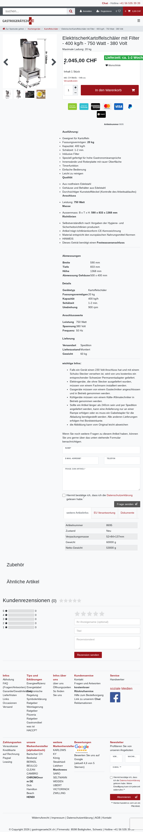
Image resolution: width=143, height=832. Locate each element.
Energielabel (34, 687)
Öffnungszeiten (62, 687)
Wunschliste (114, 65)
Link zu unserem (87, 698)
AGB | (98, 817)
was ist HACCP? (32, 728)
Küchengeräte (33, 29)
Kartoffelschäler (51, 29)
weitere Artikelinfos (77, 512)
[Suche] (71, 11)
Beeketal (32, 757)
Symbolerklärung (37, 698)
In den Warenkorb (108, 90)
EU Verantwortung (104, 512)
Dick (29, 785)
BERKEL (32, 761)
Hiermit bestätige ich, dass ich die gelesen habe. (99, 497)
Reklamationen (83, 702)
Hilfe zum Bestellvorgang (89, 695)
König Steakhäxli (59, 759)
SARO (56, 773)
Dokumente (127, 512)
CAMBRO (32, 773)
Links (6, 698)
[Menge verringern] (75, 92)
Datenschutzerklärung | (81, 817)
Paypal (7, 757)
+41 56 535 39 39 (129, 3)
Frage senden (125, 504)
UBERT (57, 785)
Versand (7, 706)
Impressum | (59, 817)
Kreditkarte (9, 750)
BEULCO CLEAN (32, 767)
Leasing (7, 761)
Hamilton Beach (32, 791)
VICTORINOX (61, 789)
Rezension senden (88, 654)
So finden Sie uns (58, 693)
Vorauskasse (10, 746)
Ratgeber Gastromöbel (34, 720)
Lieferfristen (10, 695)
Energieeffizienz (36, 683)
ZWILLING (59, 793)
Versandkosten (70, 81)
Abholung (8, 679)
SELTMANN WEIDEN (60, 779)
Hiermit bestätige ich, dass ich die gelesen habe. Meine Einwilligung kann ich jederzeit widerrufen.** (126, 783)
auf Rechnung (11, 753)
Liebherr (58, 765)
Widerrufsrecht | (41, 817)
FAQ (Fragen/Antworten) (14, 685)
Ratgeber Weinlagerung (35, 704)
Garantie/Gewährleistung (17, 691)
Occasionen (10, 702)
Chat (105, 3)
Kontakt (78, 679)
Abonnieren (124, 796)
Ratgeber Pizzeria (32, 712)
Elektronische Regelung (34, 693)
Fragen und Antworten (87, 683)
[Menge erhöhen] (75, 87)
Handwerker (117, 679)
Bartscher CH (34, 753)
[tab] (77, 512)
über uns (58, 683)
